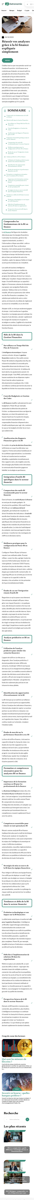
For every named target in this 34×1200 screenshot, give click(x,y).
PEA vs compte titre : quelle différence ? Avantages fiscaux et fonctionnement (17, 1149)
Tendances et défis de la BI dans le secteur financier (17, 195)
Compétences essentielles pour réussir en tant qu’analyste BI (18, 186)
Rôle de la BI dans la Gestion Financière (17, 120)
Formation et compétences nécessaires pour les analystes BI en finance (16, 175)
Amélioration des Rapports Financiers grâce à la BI (18, 133)
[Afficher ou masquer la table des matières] (28, 111)
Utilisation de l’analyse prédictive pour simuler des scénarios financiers (18, 161)
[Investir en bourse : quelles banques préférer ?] (17, 1082)
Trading (17, 1131)
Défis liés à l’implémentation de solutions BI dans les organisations (17, 205)
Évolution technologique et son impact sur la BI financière (18, 200)
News (7, 60)
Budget (16, 1172)
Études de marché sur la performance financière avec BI (18, 170)
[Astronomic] (13, 4)
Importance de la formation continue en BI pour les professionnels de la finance (18, 181)
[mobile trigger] (3, 4)
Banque (17, 1160)
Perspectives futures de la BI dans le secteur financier (17, 210)
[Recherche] (27, 4)
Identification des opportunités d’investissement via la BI (16, 165)
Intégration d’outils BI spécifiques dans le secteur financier (17, 138)
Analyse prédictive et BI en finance (16, 157)
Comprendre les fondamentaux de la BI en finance (17, 116)
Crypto (16, 1055)
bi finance (7, 232)
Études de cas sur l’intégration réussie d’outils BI (18, 153)
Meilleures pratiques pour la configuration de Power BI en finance (18, 148)
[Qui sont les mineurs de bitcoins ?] (17, 1048)
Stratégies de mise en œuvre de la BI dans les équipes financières (18, 191)
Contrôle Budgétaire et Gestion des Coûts (17, 129)
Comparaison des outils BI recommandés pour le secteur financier (18, 143)
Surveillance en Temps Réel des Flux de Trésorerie (18, 124)
